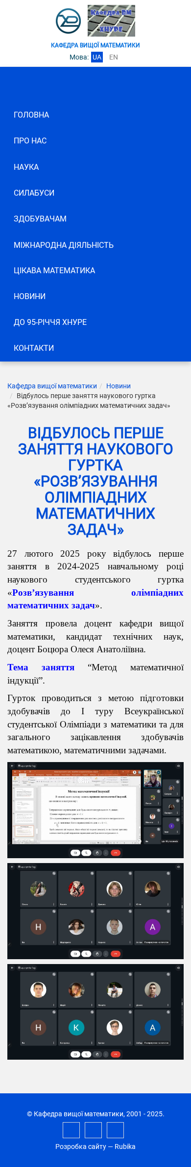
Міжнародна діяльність (64, 245)
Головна (31, 115)
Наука (26, 167)
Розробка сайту (80, 1146)
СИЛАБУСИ (34, 193)
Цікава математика (54, 270)
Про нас (30, 140)
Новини (30, 296)
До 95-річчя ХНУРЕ (50, 322)
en (113, 57)
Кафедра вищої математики (52, 386)
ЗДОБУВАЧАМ (40, 218)
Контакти (34, 348)
